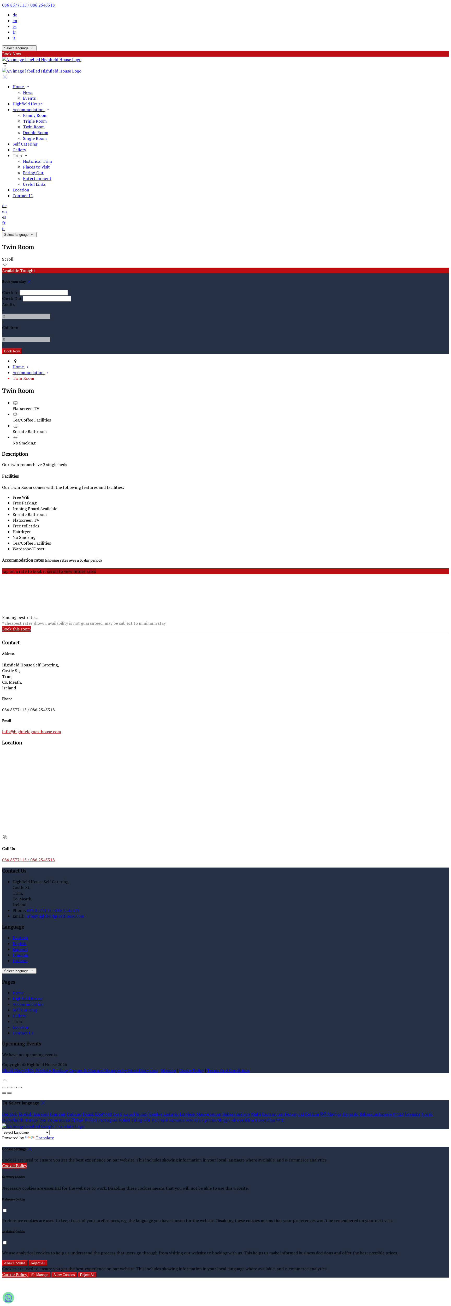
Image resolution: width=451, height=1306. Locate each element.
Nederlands (13, 1120)
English (19, 943)
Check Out (12, 298)
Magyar (334, 1114)
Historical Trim (37, 161)
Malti (256, 1114)
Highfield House (28, 104)
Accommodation (29, 109)
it (14, 38)
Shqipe (224, 1120)
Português (108, 1120)
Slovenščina (243, 1120)
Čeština (312, 1114)
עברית (398, 1114)
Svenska (193, 1120)
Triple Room (35, 121)
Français (20, 955)
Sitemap (168, 1070)
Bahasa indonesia (375, 1114)
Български (272, 1114)
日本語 (77, 1120)
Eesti (117, 1114)
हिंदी (323, 1114)
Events (29, 98)
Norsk (426, 1114)
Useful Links (34, 184)
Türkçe (31, 1120)
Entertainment (37, 178)
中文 (280, 1120)
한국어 (91, 1120)
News (28, 92)
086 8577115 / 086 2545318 (28, 5)
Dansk (88, 1114)
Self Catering (25, 144)
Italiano (20, 961)
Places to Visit (36, 167)
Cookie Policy (191, 1070)
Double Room (35, 132)
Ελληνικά (103, 1114)
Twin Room (34, 127)
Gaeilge (155, 1114)
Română (177, 1120)
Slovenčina (265, 1120)
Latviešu (187, 1114)
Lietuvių (171, 1114)
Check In (10, 292)
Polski (124, 1120)
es (14, 26)
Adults (8, 304)
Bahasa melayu (236, 1114)
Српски (209, 1120)
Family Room (35, 115)
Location (21, 190)
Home (19, 86)
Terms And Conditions (228, 1070)
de (15, 15)
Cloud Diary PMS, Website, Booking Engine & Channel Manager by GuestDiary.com (80, 1070)
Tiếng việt (141, 1120)
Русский (160, 1120)
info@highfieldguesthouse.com (31, 732)
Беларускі (294, 1114)
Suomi (141, 1114)
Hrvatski (350, 1114)
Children (10, 327)
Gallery (19, 150)
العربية (129, 1114)
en (15, 20)
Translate (44, 1138)
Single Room (35, 138)
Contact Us (23, 195)
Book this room (16, 629)
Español (20, 949)
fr (14, 32)
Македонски (208, 1114)
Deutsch (20, 938)
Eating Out (33, 173)
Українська (58, 1120)
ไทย (42, 1120)
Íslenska (412, 1114)
